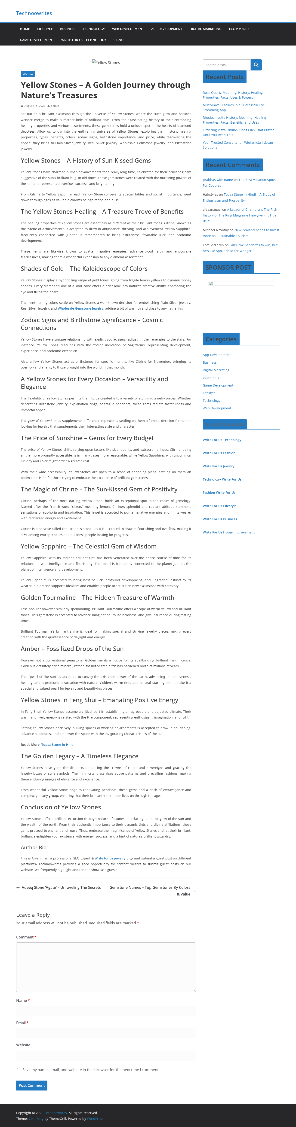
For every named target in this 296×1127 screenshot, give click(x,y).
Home (25, 29)
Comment (26, 937)
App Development (166, 29)
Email (22, 1022)
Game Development (37, 40)
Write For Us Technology (83, 40)
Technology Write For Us (222, 479)
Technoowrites (34, 12)
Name (23, 1000)
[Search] (256, 64)
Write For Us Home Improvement (229, 532)
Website (23, 1045)
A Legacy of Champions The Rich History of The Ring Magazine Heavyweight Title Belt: (240, 215)
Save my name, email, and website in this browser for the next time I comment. (91, 1069)
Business (67, 29)
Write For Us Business (220, 519)
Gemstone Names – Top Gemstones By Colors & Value (149, 891)
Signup (120, 40)
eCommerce (239, 29)
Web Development (128, 29)
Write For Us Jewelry (218, 466)
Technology (94, 29)
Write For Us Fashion (219, 453)
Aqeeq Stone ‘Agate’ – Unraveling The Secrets (61, 887)
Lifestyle (45, 29)
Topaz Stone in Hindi (57, 744)
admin (55, 106)
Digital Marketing (206, 29)
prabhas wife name (218, 179)
